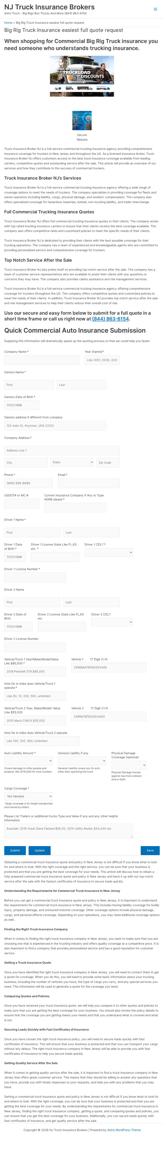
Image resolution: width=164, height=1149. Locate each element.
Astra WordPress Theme (124, 1130)
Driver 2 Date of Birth (15, 616)
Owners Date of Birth (21, 397)
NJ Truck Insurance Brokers (49, 7)
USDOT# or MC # (16, 495)
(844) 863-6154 (110, 319)
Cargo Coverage (22, 788)
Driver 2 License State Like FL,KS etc (61, 616)
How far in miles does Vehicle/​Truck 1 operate (29, 685)
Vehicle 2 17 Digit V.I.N (89, 708)
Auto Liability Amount (25, 753)
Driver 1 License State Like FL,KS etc (54, 546)
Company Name (22, 351)
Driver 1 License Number (27, 569)
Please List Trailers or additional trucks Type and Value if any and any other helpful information (61, 818)
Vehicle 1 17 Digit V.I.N (89, 659)
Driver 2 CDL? (101, 614)
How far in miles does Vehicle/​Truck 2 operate (35, 733)
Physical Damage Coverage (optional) (125, 755)
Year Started (100, 351)
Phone (15, 474)
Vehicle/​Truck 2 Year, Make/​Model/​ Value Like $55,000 (32, 710)
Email (68, 474)
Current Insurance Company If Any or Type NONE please (74, 497)
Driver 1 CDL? (101, 544)
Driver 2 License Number (21, 638)
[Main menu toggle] (155, 9)
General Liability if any (73, 753)
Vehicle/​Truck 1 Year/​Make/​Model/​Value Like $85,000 (31, 661)
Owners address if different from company (33, 417)
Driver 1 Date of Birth (15, 546)
